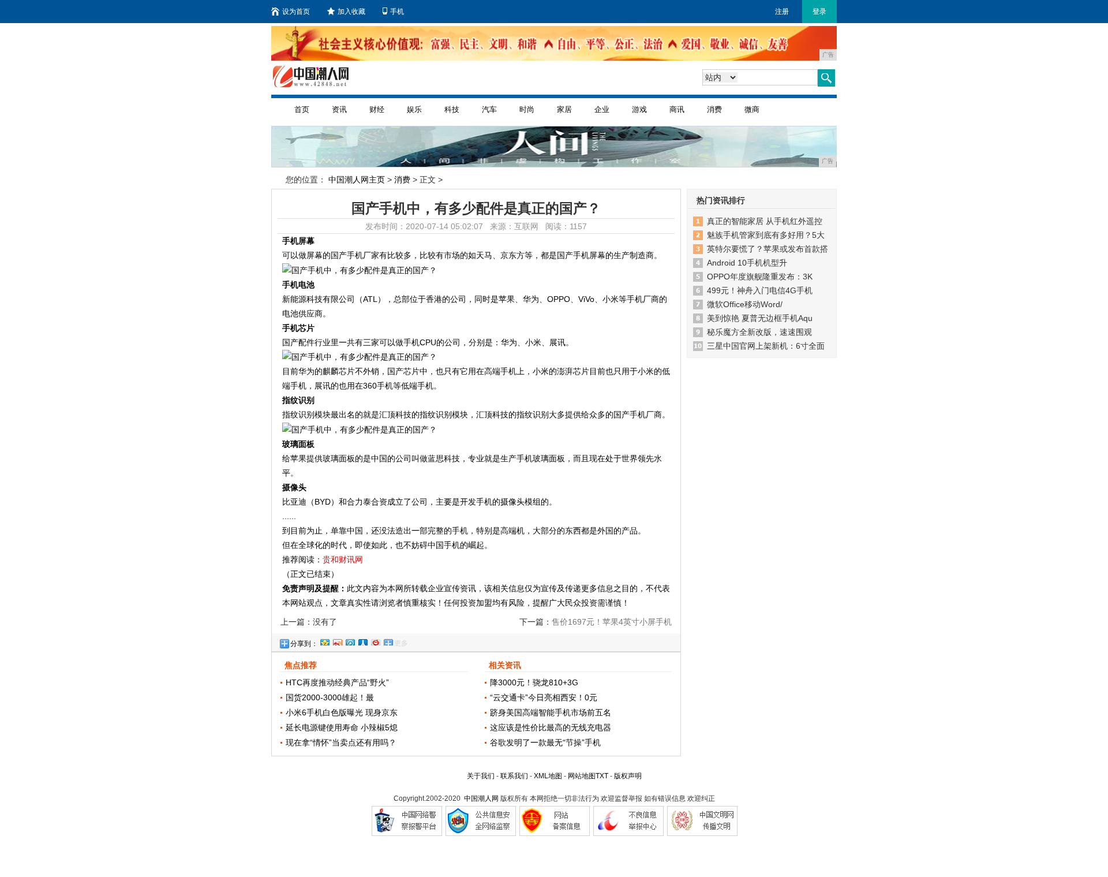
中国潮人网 (481, 798)
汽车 (489, 109)
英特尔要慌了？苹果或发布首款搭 (767, 248)
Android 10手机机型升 (747, 262)
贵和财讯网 (343, 559)
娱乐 (414, 109)
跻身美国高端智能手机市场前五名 (550, 712)
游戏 (639, 109)
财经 (376, 109)
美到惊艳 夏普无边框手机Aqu (760, 318)
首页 (301, 109)
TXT (602, 776)
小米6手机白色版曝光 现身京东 (342, 712)
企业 (601, 109)
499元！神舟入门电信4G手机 (760, 290)
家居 (564, 109)
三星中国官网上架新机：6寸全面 (766, 345)
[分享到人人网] (362, 640)
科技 (451, 109)
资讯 (339, 109)
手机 (397, 12)
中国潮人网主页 (356, 179)
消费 (714, 109)
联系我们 (514, 776)
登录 (819, 12)
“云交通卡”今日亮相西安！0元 (543, 697)
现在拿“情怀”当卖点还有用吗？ (341, 742)
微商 (751, 109)
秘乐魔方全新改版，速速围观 (759, 332)
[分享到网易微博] (375, 640)
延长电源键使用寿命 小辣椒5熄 (342, 727)
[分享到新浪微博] (337, 640)
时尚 (526, 109)
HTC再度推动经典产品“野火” (337, 682)
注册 (782, 12)
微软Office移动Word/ (745, 304)
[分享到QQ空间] (324, 640)
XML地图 (548, 776)
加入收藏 (351, 12)
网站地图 (582, 776)
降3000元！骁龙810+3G (534, 682)
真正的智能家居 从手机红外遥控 (764, 221)
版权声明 (628, 776)
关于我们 (481, 776)
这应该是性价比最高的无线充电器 (550, 727)
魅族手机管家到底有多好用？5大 (766, 235)
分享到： (304, 644)
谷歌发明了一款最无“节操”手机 (545, 742)
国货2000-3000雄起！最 (330, 697)
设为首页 (296, 12)
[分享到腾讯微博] (349, 640)
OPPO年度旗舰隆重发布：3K (760, 276)
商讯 (676, 109)
